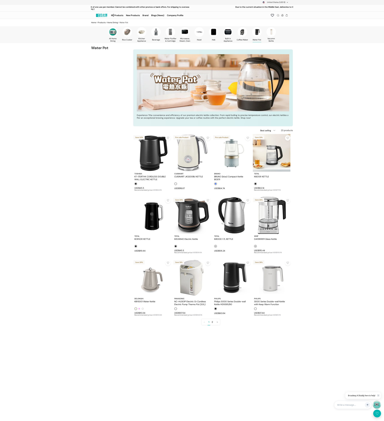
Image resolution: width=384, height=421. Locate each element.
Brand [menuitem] (145, 15)
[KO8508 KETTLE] (152, 215)
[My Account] (282, 15)
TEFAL (256, 174)
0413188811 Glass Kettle (265, 239)
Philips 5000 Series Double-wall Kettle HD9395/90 (230, 303)
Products (102, 22)
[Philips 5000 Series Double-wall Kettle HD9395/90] (231, 278)
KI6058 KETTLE (261, 176)
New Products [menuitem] (133, 15)
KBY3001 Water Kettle (144, 301)
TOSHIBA (138, 174)
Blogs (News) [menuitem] (157, 15)
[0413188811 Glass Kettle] (271, 215)
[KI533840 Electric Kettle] (192, 215)
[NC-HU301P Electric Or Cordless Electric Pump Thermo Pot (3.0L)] (192, 278)
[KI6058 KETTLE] (271, 153)
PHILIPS (217, 299)
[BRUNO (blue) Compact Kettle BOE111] (231, 153)
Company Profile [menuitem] (175, 15)
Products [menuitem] (118, 15)
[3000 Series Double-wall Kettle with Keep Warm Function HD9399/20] (271, 278)
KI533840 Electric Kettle (186, 239)
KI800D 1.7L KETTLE (223, 239)
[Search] (278, 15)
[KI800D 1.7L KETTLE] (231, 215)
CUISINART (178, 174)
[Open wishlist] (272, 15)
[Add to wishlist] (168, 138)
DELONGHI (138, 299)
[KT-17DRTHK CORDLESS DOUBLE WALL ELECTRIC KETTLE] (152, 153)
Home (93, 22)
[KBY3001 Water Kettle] (152, 278)
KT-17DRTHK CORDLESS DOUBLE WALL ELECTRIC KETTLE (150, 178)
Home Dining (112, 22)
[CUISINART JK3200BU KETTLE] (192, 153)
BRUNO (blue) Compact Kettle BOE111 (228, 178)
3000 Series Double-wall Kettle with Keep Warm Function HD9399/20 (269, 303)
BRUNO (217, 174)
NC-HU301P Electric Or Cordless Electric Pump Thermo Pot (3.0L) (190, 303)
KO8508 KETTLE (142, 239)
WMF (256, 236)
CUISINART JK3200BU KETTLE (188, 176)
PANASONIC (179, 299)
